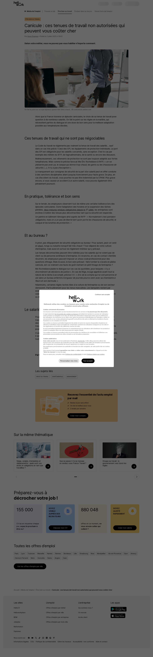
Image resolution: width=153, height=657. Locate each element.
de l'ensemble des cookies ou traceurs (66, 314)
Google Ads (81, 341)
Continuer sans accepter (102, 294)
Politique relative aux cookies (96, 354)
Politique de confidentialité (73, 354)
